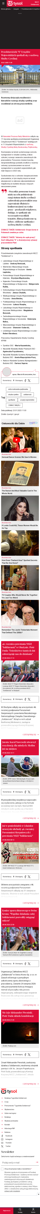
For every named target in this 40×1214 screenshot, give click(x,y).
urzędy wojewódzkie (27, 400)
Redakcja (8, 1117)
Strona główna (6, 9)
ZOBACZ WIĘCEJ (14, 405)
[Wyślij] (37, 1162)
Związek (16, 9)
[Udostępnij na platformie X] (29, 380)
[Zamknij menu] (3, 3)
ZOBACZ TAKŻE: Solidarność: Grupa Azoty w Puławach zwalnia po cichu (19, 231)
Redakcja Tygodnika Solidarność (16, 1098)
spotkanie (11, 400)
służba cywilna (13, 394)
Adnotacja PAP (10, 1128)
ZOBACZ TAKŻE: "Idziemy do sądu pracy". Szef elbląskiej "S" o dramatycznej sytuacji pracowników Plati (19, 240)
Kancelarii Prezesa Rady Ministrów (16, 136)
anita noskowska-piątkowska (18, 389)
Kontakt (7, 1125)
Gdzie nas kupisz (10, 1113)
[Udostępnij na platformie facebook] (25, 380)
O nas (6, 1102)
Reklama (7, 1132)
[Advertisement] (20, 30)
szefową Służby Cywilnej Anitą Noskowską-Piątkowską (19, 146)
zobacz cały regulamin (12, 1191)
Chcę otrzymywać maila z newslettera (18, 1169)
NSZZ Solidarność (35, 3)
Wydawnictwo (9, 1109)
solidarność (27, 394)
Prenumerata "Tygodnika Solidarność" (18, 1106)
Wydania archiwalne (11, 1121)
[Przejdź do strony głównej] (15, 3)
